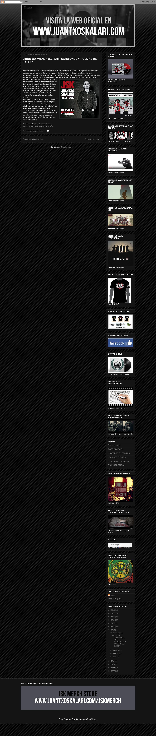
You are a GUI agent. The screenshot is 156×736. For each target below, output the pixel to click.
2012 (113, 630)
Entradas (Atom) (67, 147)
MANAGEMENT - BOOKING (119, 453)
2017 (113, 613)
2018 (113, 610)
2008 (113, 671)
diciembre (117, 633)
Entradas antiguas (92, 139)
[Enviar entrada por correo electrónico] (48, 131)
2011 (113, 661)
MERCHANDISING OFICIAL (119, 461)
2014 (113, 623)
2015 (113, 620)
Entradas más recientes (33, 139)
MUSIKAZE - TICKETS (117, 457)
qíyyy (113, 595)
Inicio (64, 139)
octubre (116, 650)
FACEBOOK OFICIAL (116, 465)
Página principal (114, 445)
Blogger (93, 719)
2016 (113, 617)
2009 (113, 668)
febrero (116, 653)
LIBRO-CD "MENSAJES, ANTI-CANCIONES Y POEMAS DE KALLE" (119, 641)
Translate (126, 548)
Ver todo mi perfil (114, 599)
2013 (113, 627)
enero (115, 657)
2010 (113, 664)
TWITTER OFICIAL (115, 449)
